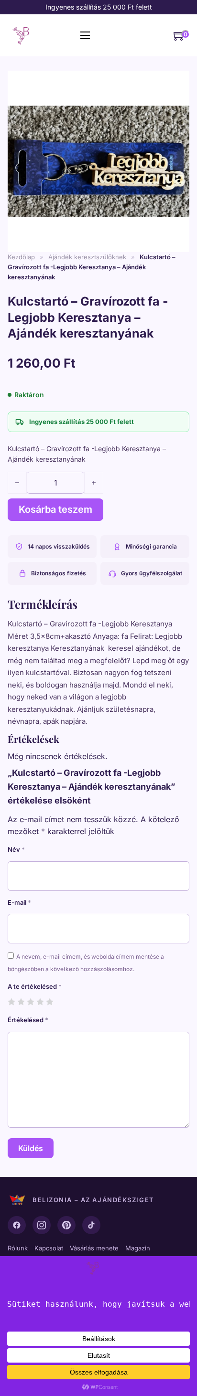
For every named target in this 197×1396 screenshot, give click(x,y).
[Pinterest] (66, 1225)
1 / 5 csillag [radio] (11, 1001)
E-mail (19, 902)
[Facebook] (17, 1225)
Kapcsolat (48, 1248)
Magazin (137, 1248)
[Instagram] (42, 1225)
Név (16, 849)
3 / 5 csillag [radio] (30, 1001)
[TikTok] (91, 1225)
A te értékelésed (35, 986)
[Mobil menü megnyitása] (85, 35)
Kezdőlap (21, 257)
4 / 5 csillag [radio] (40, 1001)
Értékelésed (28, 1020)
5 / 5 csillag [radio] (49, 1001)
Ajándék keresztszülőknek (87, 257)
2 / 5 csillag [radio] (20, 1001)
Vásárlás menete (94, 1248)
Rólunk (18, 1248)
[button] (176, 79)
